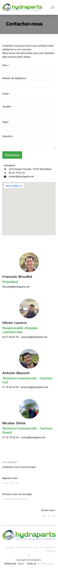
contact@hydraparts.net (15, 499)
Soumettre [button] (12, 155)
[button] (29, 555)
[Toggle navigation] (52, 7)
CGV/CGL (50, 551)
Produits (47, 547)
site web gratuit (45, 563)
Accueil (10, 547)
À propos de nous (28, 547)
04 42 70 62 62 (10, 483)
